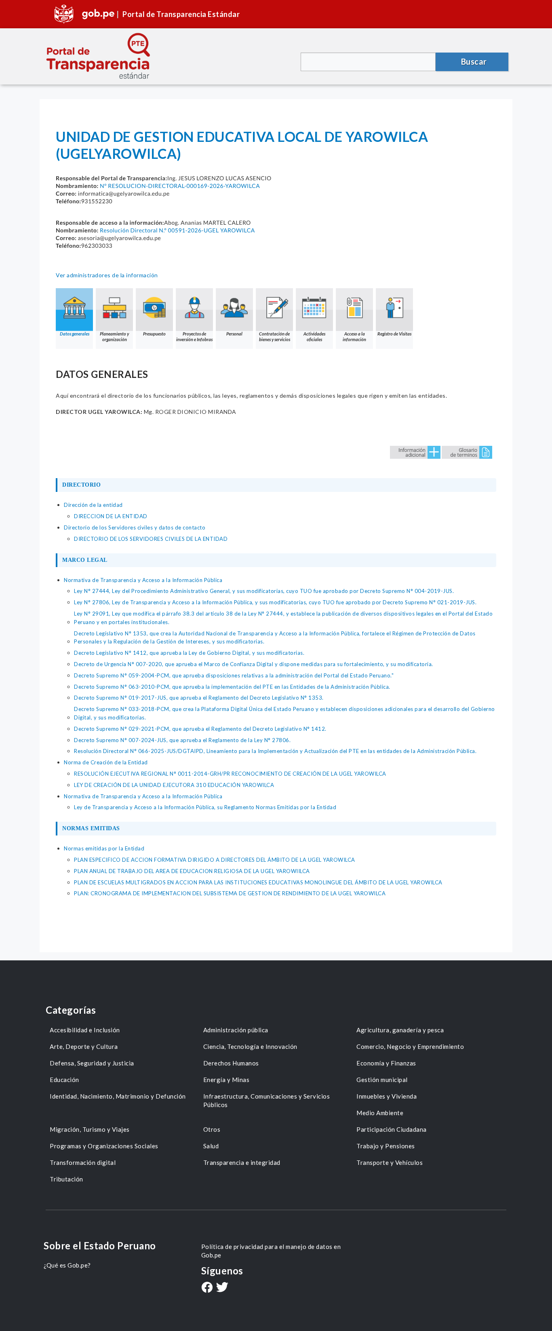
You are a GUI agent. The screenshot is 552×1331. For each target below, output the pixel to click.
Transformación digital (83, 1162)
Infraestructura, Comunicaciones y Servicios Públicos (266, 1100)
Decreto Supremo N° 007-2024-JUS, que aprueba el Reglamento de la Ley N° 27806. (182, 740)
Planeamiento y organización (114, 336)
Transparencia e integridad (241, 1162)
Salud (211, 1146)
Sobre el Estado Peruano (100, 1245)
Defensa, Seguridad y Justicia (92, 1063)
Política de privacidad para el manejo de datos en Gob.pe (271, 1251)
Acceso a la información (354, 336)
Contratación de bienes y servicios (274, 336)
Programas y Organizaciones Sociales (104, 1146)
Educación (64, 1079)
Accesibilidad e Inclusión (85, 1030)
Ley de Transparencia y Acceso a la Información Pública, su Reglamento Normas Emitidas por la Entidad (205, 807)
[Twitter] (222, 1288)
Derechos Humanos (231, 1063)
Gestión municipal (382, 1079)
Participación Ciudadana (391, 1129)
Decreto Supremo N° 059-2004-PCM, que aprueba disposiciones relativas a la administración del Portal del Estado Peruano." (234, 675)
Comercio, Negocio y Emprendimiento (410, 1046)
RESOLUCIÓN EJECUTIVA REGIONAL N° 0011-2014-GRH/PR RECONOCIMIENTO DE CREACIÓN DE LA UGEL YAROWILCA (230, 773)
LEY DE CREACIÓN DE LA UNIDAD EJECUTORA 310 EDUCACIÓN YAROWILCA (174, 785)
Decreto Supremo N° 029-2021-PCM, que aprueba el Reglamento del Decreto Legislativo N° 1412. (200, 729)
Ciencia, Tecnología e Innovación (250, 1046)
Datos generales (74, 333)
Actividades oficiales (314, 336)
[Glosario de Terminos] (467, 451)
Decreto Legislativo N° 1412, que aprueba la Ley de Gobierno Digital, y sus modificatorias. (189, 653)
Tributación (66, 1179)
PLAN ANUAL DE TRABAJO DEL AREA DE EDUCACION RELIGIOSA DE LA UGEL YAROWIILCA (192, 871)
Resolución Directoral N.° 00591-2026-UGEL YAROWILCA (177, 230)
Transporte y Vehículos (389, 1162)
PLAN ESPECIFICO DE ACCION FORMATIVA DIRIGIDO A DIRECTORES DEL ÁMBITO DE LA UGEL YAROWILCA (214, 859)
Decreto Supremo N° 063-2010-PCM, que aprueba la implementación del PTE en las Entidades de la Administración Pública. (232, 686)
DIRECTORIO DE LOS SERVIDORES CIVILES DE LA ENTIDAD (151, 539)
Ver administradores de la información (107, 275)
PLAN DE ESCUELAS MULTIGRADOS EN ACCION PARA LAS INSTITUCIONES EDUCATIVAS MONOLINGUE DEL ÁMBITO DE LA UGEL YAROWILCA (258, 882)
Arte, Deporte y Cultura (84, 1046)
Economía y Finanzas (386, 1063)
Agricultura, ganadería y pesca (400, 1030)
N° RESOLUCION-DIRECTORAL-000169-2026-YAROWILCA (180, 185)
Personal (234, 333)
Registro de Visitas (394, 333)
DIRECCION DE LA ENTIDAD (110, 516)
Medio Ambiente (379, 1112)
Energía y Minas (226, 1079)
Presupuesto (154, 333)
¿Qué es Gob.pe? (67, 1265)
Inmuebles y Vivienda (386, 1096)
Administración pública (235, 1030)
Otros (212, 1129)
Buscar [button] (474, 61)
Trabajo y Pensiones (385, 1146)
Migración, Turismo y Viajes (90, 1129)
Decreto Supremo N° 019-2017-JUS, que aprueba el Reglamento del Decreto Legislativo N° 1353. (199, 697)
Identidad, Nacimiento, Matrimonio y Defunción (118, 1096)
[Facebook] (207, 1288)
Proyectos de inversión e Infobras (194, 336)
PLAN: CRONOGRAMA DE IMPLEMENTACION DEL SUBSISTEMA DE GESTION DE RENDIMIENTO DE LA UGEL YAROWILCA (230, 893)
